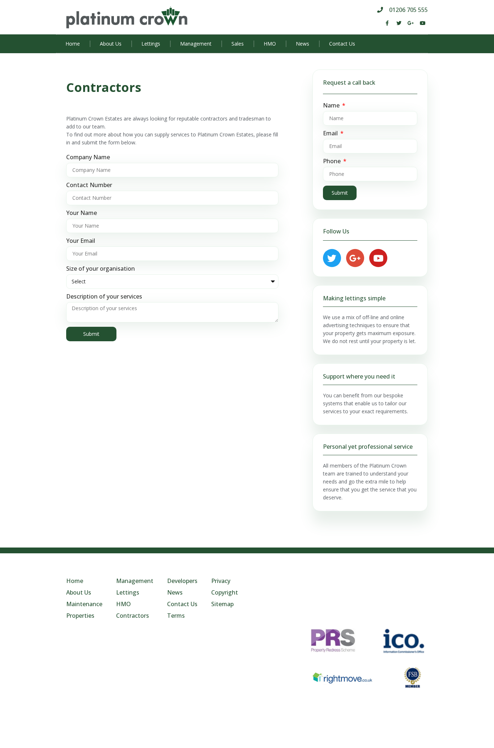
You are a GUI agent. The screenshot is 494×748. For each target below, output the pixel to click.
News (302, 43)
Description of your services (104, 296)
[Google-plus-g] (411, 23)
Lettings (150, 43)
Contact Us (342, 43)
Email (331, 133)
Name (332, 105)
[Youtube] (423, 23)
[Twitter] (399, 23)
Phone (332, 161)
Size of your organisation (100, 268)
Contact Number (89, 185)
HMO (270, 43)
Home (72, 43)
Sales (237, 43)
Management (196, 43)
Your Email (80, 241)
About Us (111, 43)
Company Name (88, 157)
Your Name (81, 213)
